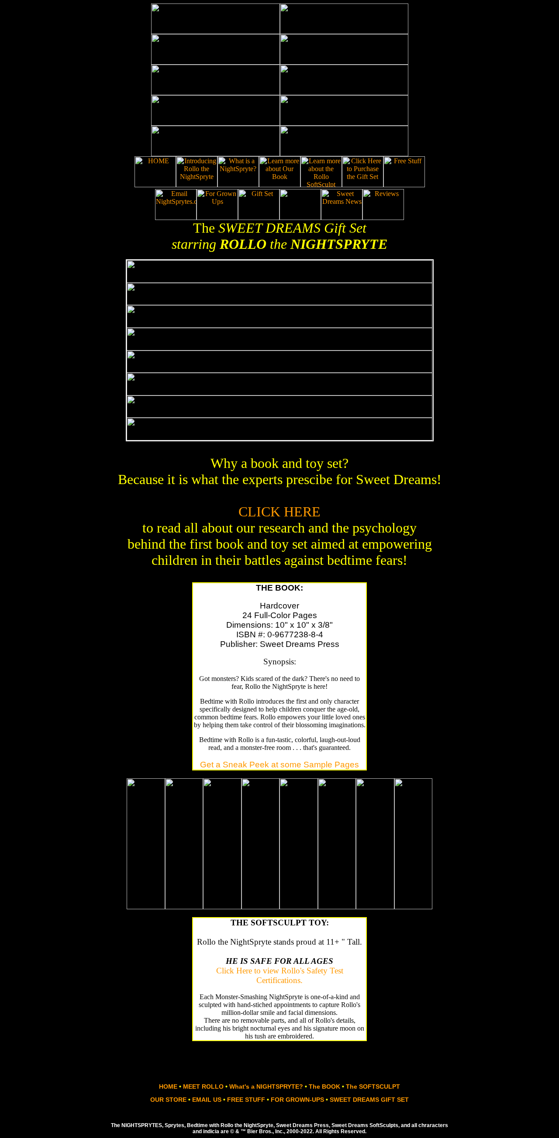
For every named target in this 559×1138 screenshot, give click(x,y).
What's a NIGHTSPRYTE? (266, 1086)
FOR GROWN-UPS (298, 1099)
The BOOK (324, 1086)
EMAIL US (206, 1099)
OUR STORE (169, 1099)
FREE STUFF (247, 1099)
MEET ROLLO (203, 1086)
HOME (168, 1086)
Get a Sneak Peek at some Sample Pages (279, 764)
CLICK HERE (279, 511)
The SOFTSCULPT (373, 1086)
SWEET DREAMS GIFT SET (369, 1099)
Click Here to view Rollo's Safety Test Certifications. (279, 975)
